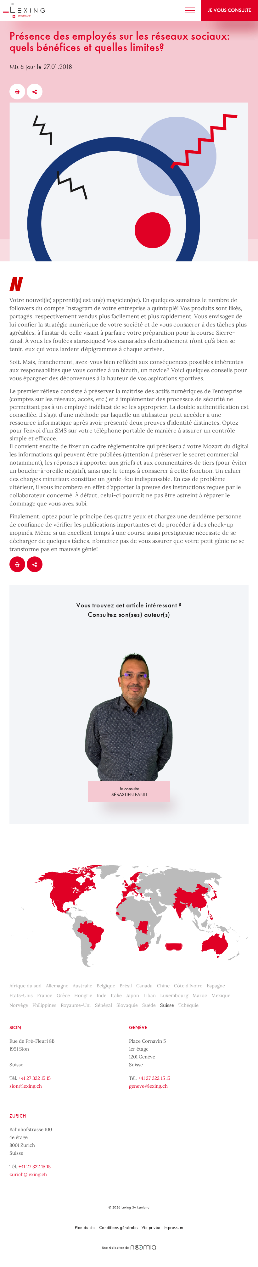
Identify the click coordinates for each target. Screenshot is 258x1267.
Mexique (220, 995)
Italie (116, 995)
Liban (149, 995)
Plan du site (85, 1227)
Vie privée (151, 1227)
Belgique (106, 986)
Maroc (200, 995)
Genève (138, 1027)
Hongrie (83, 995)
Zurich (17, 1116)
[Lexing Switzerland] (24, 10)
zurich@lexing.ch (28, 1174)
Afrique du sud (25, 986)
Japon (132, 995)
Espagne (216, 986)
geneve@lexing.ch (148, 1086)
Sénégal (103, 1005)
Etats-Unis (21, 995)
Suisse (167, 1005)
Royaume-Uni (76, 1005)
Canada (144, 986)
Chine (163, 986)
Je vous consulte (229, 10)
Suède (149, 1005)
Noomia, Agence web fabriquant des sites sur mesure (143, 1247)
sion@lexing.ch (25, 1086)
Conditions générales (118, 1227)
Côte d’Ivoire (188, 986)
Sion (15, 1027)
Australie (82, 986)
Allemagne (57, 986)
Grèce (63, 995)
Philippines (44, 1005)
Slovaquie (127, 1005)
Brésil (126, 986)
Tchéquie (188, 1005)
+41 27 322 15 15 (35, 1078)
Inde (101, 995)
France (44, 995)
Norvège (18, 1005)
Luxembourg (174, 995)
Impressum (173, 1227)
